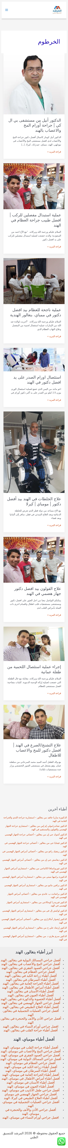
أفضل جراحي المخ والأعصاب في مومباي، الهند (31, 1051)
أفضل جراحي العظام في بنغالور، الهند (30, 972)
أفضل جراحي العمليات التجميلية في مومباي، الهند (30, 1104)
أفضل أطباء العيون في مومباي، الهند (30, 1086)
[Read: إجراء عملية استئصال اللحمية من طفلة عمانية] (34, 643)
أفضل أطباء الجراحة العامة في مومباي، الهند (30, 1075)
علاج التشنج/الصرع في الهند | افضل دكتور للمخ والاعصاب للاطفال (37, 750)
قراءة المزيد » (54, 152)
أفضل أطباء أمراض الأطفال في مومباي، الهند (30, 1078)
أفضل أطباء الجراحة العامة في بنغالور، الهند (31, 983)
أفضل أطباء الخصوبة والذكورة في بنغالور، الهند (30, 999)
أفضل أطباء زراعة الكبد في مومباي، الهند (30, 1067)
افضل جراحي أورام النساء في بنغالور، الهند (30, 1026)
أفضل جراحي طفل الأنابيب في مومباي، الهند (30, 1090)
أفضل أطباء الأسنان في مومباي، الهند (30, 1082)
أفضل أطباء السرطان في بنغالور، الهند (30, 980)
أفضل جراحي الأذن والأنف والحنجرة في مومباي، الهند (30, 1112)
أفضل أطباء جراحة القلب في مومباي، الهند (30, 1047)
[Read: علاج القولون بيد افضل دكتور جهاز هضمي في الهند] (34, 559)
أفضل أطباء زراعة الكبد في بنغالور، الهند (31, 976)
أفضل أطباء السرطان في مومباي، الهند (30, 1071)
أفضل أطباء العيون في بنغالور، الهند (30, 995)
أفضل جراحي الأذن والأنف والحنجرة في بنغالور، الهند (30, 1020)
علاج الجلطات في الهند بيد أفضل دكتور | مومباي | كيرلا (34, 501)
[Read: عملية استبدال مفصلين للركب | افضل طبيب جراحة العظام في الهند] (34, 186)
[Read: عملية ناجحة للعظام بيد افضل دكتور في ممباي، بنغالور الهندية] (34, 281)
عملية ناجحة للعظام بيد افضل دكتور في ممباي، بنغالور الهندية (35, 312)
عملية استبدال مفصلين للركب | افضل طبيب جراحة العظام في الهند (35, 220)
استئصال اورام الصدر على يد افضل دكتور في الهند (37, 380)
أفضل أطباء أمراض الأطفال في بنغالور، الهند (30, 987)
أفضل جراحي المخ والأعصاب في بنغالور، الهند (30, 964)
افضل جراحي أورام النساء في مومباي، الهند (30, 1117)
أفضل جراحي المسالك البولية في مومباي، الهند (30, 1059)
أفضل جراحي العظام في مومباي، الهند (30, 1063)
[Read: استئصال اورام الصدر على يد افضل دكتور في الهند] (34, 359)
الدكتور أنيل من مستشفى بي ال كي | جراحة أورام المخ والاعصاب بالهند (34, 125)
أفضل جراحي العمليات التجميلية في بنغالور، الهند (30, 1013)
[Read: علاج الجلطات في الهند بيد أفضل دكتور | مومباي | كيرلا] (34, 452)
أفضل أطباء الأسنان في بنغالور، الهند (30, 991)
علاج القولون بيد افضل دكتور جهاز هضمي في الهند (37, 591)
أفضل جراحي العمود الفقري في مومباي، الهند (30, 1055)
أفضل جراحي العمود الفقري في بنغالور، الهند (30, 968)
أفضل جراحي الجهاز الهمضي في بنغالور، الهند (30, 1003)
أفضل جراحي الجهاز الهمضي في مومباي (30, 1094)
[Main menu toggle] (6, 10)
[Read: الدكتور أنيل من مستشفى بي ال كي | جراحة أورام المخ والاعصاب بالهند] (34, 83)
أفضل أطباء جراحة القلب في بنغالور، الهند (30, 1030)
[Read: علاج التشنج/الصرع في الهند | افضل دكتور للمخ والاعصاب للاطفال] (34, 721)
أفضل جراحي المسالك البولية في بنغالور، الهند (31, 960)
